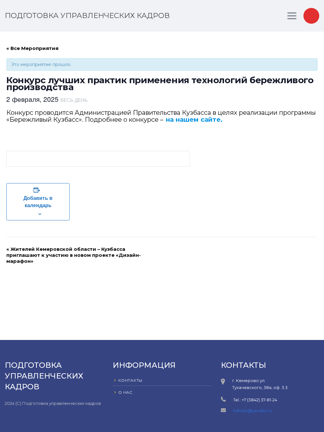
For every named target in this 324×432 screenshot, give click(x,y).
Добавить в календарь (38, 201)
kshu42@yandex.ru (252, 410)
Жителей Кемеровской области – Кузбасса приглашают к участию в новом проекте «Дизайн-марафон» (73, 255)
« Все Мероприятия (32, 48)
